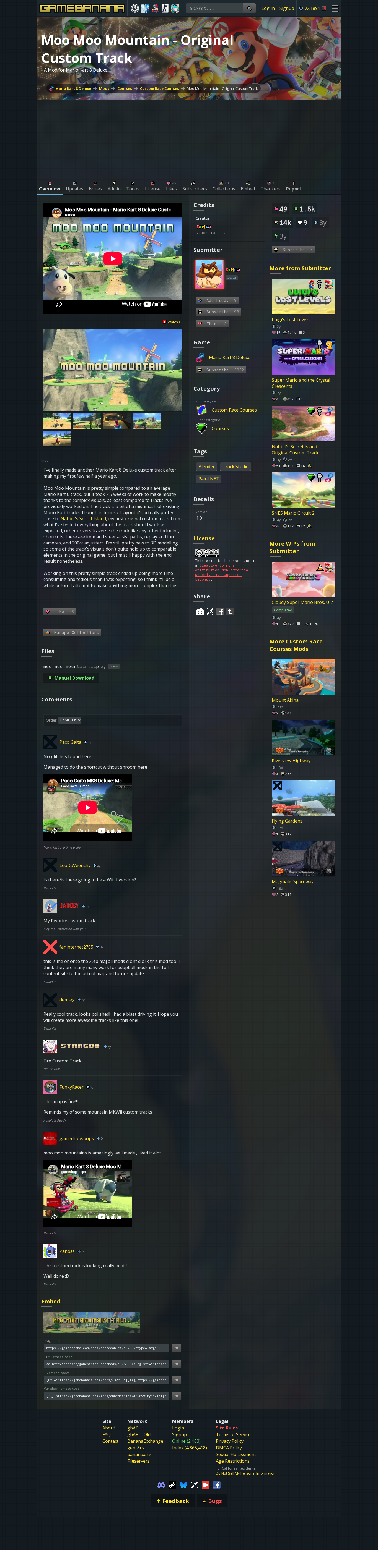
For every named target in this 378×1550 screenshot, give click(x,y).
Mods (104, 88)
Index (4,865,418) (189, 1448)
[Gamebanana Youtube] (205, 1484)
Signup (286, 8)
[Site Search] (249, 8)
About (108, 1428)
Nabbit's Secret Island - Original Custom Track (296, 449)
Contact (110, 1441)
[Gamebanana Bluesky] (183, 1484)
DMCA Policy (229, 1448)
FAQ (106, 1434)
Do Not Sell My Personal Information (246, 1473)
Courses (124, 88)
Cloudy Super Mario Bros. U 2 (302, 602)
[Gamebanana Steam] (172, 1484)
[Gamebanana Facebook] (216, 1484)
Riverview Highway (291, 760)
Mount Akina (285, 700)
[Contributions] (215, 227)
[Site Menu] (334, 8)
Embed (50, 1301)
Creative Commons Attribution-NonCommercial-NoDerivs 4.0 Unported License (224, 572)
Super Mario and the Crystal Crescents (301, 383)
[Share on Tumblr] (230, 611)
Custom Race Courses (159, 88)
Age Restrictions (233, 1461)
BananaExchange (145, 1441)
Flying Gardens (287, 821)
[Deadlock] (135, 8)
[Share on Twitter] (210, 611)
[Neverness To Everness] (175, 8)
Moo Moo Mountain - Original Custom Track (222, 88)
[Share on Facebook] (220, 611)
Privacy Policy (230, 1441)
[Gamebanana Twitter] (194, 1484)
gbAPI (133, 1428)
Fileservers (138, 1461)
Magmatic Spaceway (293, 881)
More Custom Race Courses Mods (296, 645)
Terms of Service (233, 1434)
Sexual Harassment (236, 1454)
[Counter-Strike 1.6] (165, 8)
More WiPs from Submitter (292, 547)
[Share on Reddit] (200, 611)
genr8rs (135, 1448)
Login (178, 1428)
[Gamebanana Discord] (161, 1484)
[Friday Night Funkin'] (155, 8)
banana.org (139, 1454)
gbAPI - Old (139, 1434)
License (204, 538)
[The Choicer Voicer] (145, 8)
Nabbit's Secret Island (83, 518)
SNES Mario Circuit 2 (293, 513)
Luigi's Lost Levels (291, 319)
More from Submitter (300, 268)
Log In (268, 8)
